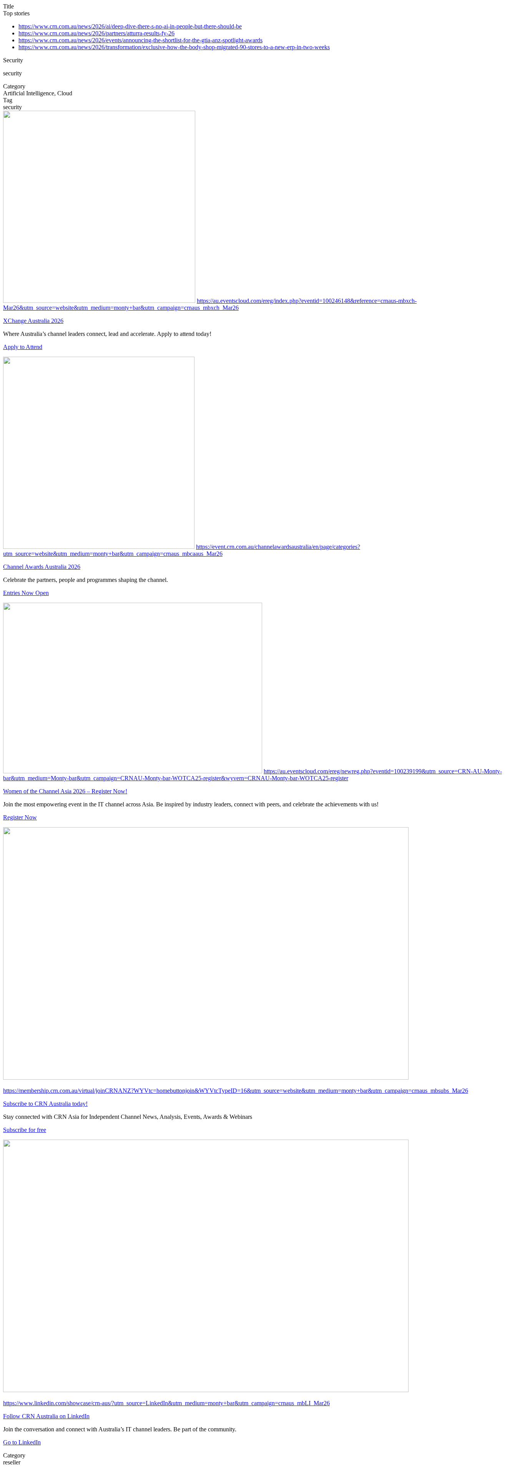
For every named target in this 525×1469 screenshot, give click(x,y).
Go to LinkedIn (22, 1442)
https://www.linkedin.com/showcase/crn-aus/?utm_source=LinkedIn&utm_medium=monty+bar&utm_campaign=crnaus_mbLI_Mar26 (166, 1403)
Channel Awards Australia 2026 (41, 566)
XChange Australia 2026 (33, 320)
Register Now (20, 817)
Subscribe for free (24, 1130)
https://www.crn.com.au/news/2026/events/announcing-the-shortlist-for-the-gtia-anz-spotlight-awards (140, 40)
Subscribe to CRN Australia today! (45, 1103)
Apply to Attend (22, 347)
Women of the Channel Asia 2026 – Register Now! (65, 791)
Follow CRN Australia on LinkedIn (46, 1416)
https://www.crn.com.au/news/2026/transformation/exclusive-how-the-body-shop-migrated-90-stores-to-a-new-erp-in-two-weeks (174, 47)
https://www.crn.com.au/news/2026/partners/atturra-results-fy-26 (96, 33)
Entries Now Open (26, 593)
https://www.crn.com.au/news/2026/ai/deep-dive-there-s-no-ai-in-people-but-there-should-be (130, 26)
